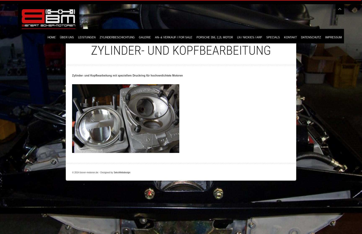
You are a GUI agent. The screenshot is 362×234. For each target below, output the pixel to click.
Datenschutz (311, 37)
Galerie (145, 37)
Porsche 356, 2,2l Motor (215, 37)
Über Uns (67, 37)
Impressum (333, 37)
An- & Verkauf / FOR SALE (173, 37)
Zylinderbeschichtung (117, 37)
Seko (116, 172)
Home (52, 37)
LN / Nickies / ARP (249, 37)
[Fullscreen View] (340, 7)
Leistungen (87, 37)
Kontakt (290, 37)
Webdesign (124, 172)
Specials (273, 37)
